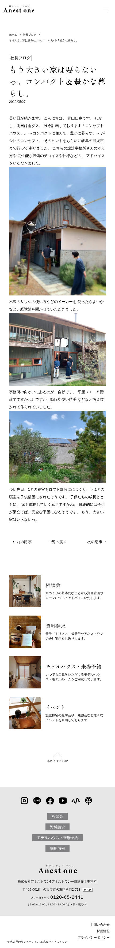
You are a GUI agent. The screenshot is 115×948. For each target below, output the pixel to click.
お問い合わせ (100, 925)
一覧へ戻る (57, 541)
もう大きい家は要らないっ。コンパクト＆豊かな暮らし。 (44, 40)
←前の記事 (20, 541)
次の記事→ (98, 541)
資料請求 (57, 827)
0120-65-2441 (66, 897)
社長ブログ (29, 34)
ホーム (13, 34)
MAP (87, 889)
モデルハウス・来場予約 (57, 837)
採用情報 (57, 848)
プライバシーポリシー (94, 937)
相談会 (57, 816)
